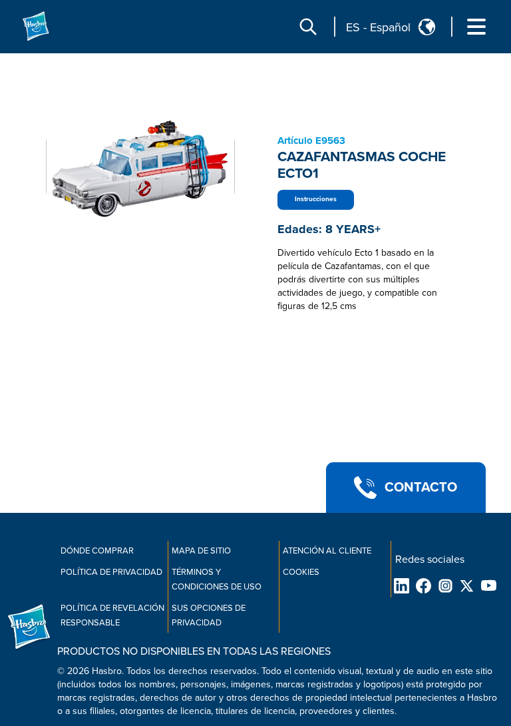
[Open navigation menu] (476, 26)
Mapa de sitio (201, 550)
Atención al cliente (327, 550)
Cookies (301, 572)
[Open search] (308, 27)
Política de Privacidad (111, 572)
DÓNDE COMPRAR (97, 550)
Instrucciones (316, 199)
